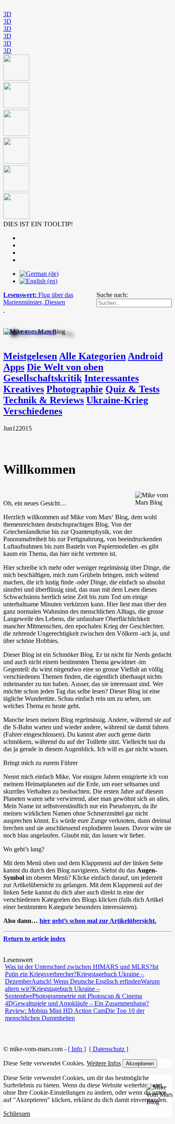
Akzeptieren (140, 1064)
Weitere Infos (104, 1063)
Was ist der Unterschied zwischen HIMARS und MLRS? (78, 966)
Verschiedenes (32, 411)
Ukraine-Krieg (117, 400)
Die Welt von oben (65, 367)
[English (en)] (38, 281)
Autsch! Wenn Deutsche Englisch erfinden (86, 981)
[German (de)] (39, 273)
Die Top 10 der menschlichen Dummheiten (74, 1014)
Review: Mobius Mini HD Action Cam (55, 1010)
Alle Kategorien (92, 356)
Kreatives (23, 389)
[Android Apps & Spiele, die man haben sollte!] (87, 138)
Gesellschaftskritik (42, 378)
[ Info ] (77, 1048)
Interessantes (111, 378)
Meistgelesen (30, 356)
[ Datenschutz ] (108, 1048)
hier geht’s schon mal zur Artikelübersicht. (97, 920)
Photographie (74, 389)
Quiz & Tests (132, 389)
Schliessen (16, 1113)
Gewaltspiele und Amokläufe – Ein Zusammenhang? (81, 1003)
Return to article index (34, 938)
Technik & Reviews (43, 400)
